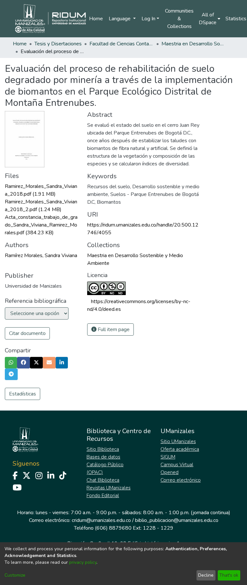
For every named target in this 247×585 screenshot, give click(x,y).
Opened (169, 472)
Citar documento (27, 333)
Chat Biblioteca (103, 480)
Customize (15, 575)
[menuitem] (209, 18)
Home (96, 18)
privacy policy (82, 562)
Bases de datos (103, 457)
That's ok (228, 575)
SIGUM (167, 457)
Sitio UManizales (178, 441)
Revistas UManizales (109, 488)
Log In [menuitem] (148, 18)
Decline (206, 575)
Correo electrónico (180, 480)
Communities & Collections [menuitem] (179, 18)
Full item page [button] (113, 329)
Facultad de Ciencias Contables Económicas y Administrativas (121, 43)
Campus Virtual (176, 464)
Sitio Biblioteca (103, 449)
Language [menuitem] (120, 18)
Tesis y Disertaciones (58, 43)
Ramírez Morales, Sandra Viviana (41, 255)
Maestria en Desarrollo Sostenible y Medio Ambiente (193, 43)
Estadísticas (22, 393)
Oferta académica (179, 449)
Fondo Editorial (103, 495)
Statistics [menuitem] (235, 18)
